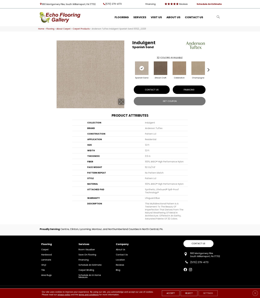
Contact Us (152, 89)
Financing (189, 89)
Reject (189, 293)
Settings (208, 293)
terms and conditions (89, 294)
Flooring (50, 28)
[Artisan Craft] (160, 68)
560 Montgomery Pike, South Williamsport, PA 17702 (69, 4)
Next (208, 65)
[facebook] (185, 270)
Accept (171, 293)
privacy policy (64, 294)
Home (41, 28)
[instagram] (190, 270)
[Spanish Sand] (141, 68)
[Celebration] (179, 68)
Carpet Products (81, 28)
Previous (130, 65)
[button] (198, 243)
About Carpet (63, 28)
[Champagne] (198, 68)
